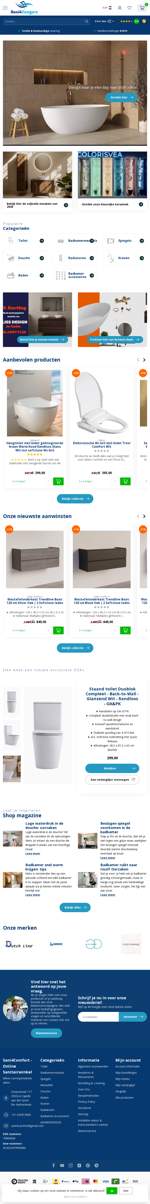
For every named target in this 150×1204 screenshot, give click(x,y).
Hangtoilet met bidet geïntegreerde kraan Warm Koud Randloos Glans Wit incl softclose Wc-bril (34, 446)
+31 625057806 (21, 1115)
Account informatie (127, 1066)
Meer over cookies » (75, 1196)
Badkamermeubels (52, 1072)
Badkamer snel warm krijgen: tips (44, 866)
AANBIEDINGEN (50, 1122)
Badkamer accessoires (54, 1116)
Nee (126, 1191)
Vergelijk (120, 1091)
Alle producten (124, 1097)
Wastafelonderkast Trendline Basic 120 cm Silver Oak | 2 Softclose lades (35, 601)
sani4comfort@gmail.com (27, 1126)
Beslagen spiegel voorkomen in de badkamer (115, 827)
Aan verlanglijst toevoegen (110, 779)
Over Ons (84, 1089)
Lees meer (32, 853)
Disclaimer (84, 1108)
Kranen (44, 1103)
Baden (44, 1097)
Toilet (44, 1066)
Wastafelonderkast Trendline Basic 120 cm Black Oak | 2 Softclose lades (102, 601)
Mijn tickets (122, 1079)
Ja (112, 1191)
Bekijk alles (73, 907)
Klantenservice (46, 1033)
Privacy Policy (86, 1101)
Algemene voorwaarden (93, 1066)
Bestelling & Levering (91, 1083)
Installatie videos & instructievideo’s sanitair (93, 1122)
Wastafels (46, 1085)
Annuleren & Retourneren (86, 1075)
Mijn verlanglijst (125, 1085)
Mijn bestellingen (126, 1072)
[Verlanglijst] (129, 8)
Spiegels (45, 1079)
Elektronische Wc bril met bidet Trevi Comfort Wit (101, 444)
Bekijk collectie (72, 498)
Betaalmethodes (88, 1095)
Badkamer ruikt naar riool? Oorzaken (118, 866)
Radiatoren (47, 1110)
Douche (45, 1091)
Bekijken (110, 768)
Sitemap (83, 1114)
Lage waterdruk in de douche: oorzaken (44, 825)
